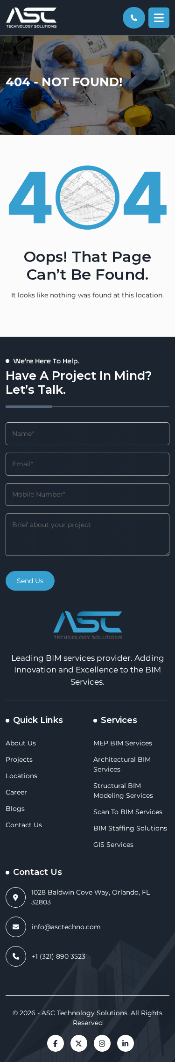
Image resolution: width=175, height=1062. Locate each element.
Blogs (15, 808)
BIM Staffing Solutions (130, 828)
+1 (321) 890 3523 (58, 956)
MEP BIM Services (122, 743)
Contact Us (24, 825)
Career (16, 792)
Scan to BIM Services (127, 812)
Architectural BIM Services (122, 764)
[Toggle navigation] (158, 17)
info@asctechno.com (66, 927)
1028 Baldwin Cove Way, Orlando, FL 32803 (90, 897)
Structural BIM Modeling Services (123, 790)
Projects (19, 759)
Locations (21, 776)
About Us (21, 743)
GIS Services (113, 844)
